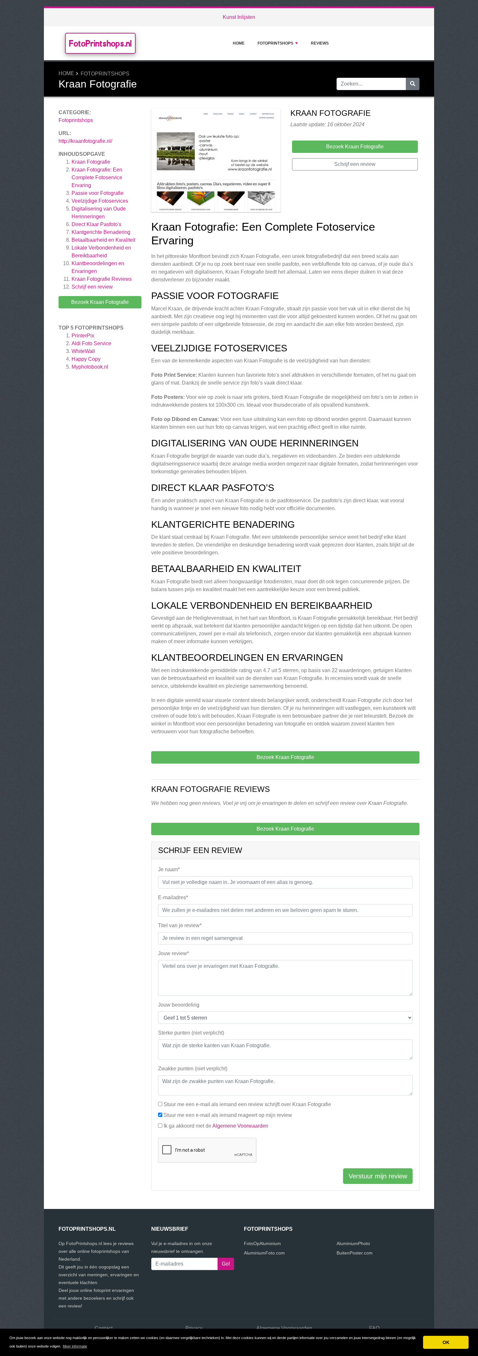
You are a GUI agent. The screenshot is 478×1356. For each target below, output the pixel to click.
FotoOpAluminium (262, 1243)
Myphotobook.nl (90, 367)
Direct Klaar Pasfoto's (96, 224)
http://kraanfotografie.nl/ (85, 141)
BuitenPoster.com (355, 1252)
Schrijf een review (92, 287)
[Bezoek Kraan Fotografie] (216, 161)
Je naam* (169, 869)
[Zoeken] (412, 84)
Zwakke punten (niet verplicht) (192, 1068)
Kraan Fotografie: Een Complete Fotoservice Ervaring (97, 177)
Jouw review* (173, 953)
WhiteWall (83, 351)
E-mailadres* (173, 897)
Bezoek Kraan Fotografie (100, 302)
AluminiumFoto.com (264, 1252)
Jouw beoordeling (178, 1005)
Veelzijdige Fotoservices (100, 201)
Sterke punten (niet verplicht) (191, 1033)
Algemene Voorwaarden (240, 1126)
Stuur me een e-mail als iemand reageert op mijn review (228, 1115)
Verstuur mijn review (378, 1176)
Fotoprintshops (275, 43)
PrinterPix (83, 335)
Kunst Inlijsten (239, 17)
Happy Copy (86, 359)
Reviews (320, 43)
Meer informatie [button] (75, 1346)
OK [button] (446, 1342)
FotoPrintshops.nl (100, 43)
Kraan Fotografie (91, 162)
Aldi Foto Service (91, 343)
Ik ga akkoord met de (216, 1126)
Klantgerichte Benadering (101, 232)
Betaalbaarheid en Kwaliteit (103, 240)
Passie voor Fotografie (98, 193)
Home (239, 43)
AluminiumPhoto (353, 1243)
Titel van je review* (180, 925)
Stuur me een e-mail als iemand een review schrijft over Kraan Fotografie (247, 1104)
